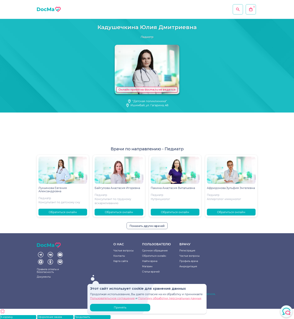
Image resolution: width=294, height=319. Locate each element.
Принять (120, 307)
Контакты (119, 255)
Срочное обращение (155, 250)
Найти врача (149, 261)
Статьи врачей (151, 271)
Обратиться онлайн (63, 212)
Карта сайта (120, 261)
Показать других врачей (147, 226)
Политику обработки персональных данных (169, 298)
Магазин (147, 266)
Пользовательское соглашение (112, 298)
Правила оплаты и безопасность (48, 270)
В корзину (6, 316)
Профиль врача (188, 261)
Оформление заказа (49, 316)
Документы (44, 276)
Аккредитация (188, 266)
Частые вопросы (123, 250)
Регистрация (187, 250)
